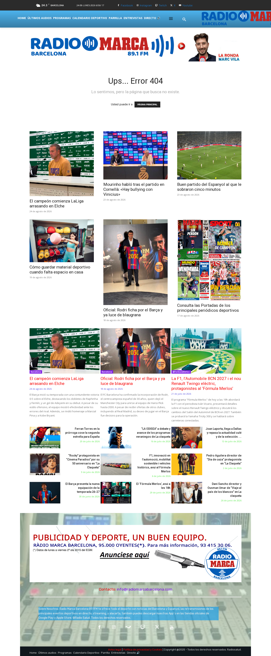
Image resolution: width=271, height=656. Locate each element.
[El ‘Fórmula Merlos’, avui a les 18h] (116, 493)
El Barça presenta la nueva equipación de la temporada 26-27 (82, 487)
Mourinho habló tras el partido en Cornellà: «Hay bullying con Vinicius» (133, 189)
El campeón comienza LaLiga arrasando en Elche (57, 203)
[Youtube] (180, 5)
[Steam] (128, 627)
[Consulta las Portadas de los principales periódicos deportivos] (209, 259)
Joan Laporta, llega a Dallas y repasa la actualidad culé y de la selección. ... (223, 432)
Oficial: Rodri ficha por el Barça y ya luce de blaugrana (133, 312)
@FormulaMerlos (181, 371)
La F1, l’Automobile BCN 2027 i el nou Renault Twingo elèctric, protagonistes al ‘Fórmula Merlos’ (206, 383)
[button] (184, 20)
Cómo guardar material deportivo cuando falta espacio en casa (60, 269)
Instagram (146, 5)
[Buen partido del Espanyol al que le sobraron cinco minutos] (209, 155)
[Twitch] (156, 5)
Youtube (187, 5)
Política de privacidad (136, 649)
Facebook (127, 5)
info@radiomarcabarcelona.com (144, 589)
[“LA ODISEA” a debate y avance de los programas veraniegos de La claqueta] (116, 437)
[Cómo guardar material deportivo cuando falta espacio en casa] (62, 240)
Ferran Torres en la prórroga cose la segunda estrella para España (82, 432)
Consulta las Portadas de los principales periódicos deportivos (208, 308)
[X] (171, 5)
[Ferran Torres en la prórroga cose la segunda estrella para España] (45, 437)
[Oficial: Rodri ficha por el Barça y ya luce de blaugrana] (135, 262)
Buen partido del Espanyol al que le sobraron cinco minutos (209, 187)
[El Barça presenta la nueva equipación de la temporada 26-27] (45, 493)
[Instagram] (137, 5)
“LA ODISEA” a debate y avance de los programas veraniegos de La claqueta (153, 432)
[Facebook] (118, 5)
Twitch (163, 5)
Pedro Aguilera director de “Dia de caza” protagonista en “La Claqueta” (223, 459)
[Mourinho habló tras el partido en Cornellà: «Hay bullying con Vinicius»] (135, 155)
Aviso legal (114, 649)
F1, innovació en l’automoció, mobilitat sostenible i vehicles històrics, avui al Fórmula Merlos (153, 463)
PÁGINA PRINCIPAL (147, 104)
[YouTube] (172, 627)
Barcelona (36, 371)
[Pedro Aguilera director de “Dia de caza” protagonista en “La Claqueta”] (186, 464)
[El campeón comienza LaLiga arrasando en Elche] (62, 163)
